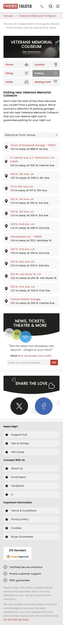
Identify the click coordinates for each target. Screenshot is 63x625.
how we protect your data (35, 355)
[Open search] (50, 6)
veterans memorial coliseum (37, 16)
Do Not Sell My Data (16, 619)
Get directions (31, 52)
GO (54, 362)
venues (8, 16)
